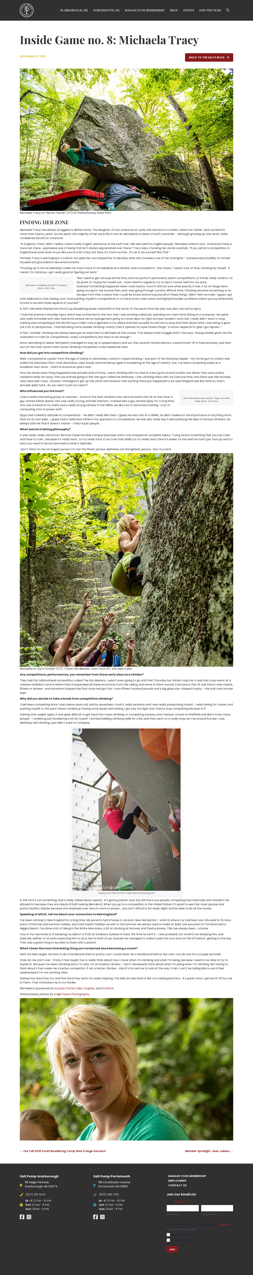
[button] (228, 10)
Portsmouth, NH (106, 10)
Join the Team (210, 10)
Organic (89, 988)
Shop (174, 10)
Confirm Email (209, 1214)
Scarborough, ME (74, 10)
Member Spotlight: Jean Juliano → (209, 1151)
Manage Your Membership (145, 10)
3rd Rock (108, 988)
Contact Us (177, 1185)
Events (188, 10)
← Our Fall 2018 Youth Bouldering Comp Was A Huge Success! (63, 1151)
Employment (177, 1181)
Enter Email (173, 1214)
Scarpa (59, 988)
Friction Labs (74, 988)
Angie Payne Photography (71, 994)
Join (172, 1249)
